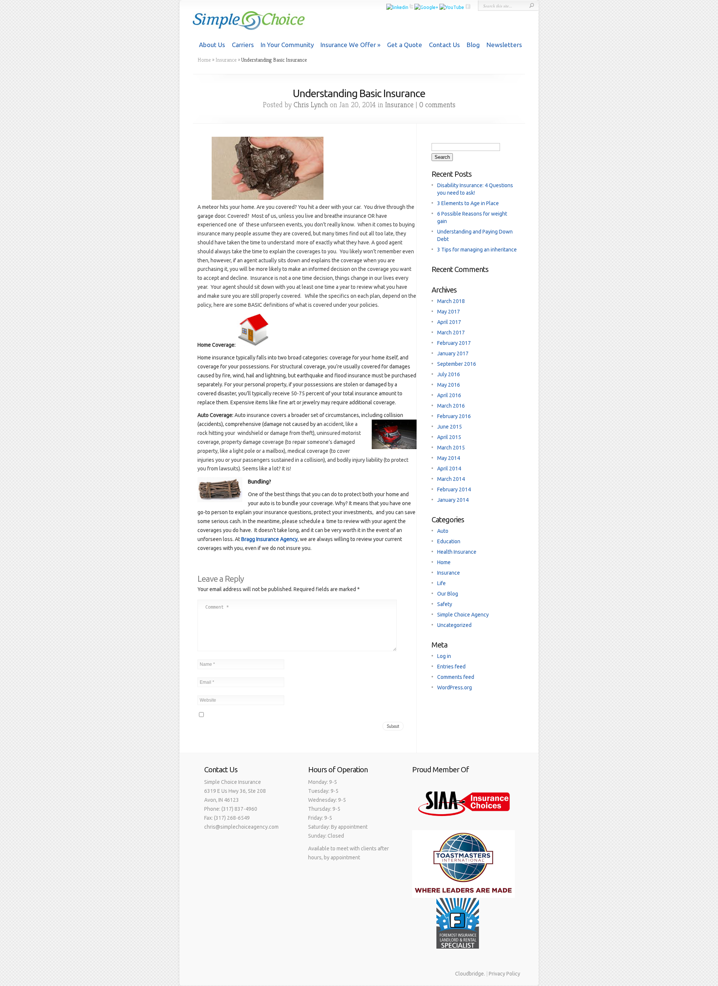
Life (441, 583)
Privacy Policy (504, 974)
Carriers (243, 44)
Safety (444, 604)
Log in (444, 656)
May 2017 (448, 312)
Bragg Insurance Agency (269, 539)
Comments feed (455, 677)
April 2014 (449, 469)
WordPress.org (454, 687)
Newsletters (504, 44)
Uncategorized (454, 625)
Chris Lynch (311, 104)
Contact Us (444, 44)
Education (448, 541)
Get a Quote (404, 44)
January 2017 (453, 353)
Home (204, 59)
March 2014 (451, 479)
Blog (473, 44)
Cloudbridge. (470, 974)
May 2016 (448, 385)
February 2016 (454, 416)
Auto (442, 531)
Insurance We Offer (348, 44)
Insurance (226, 59)
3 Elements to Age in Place (468, 203)
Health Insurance (456, 552)
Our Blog (447, 594)
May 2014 (448, 458)
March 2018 (451, 301)
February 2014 (454, 489)
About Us (212, 44)
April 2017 (449, 322)
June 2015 (449, 427)
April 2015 (449, 437)
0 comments (437, 104)
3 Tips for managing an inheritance (477, 250)
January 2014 (453, 500)
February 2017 (454, 343)
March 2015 (451, 448)
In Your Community (287, 44)
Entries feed (451, 667)
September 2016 (456, 364)
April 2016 (449, 395)
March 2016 (451, 406)
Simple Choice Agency (463, 615)
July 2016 (448, 374)
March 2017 (451, 333)
